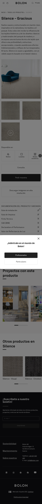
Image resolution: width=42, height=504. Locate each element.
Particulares (21, 262)
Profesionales (21, 255)
